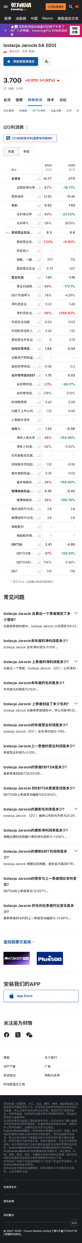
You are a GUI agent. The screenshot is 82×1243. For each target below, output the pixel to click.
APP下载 (9, 1066)
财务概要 (8, 110)
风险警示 (8, 1215)
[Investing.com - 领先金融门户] (21, 7)
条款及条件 (10, 1187)
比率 (69, 110)
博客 (6, 1057)
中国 (34, 18)
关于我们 (51, 1057)
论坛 (62, 100)
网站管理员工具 (14, 1084)
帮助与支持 (52, 1075)
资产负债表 (38, 110)
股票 (7, 18)
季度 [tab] (26, 151)
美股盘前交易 (68, 18)
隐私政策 (8, 1201)
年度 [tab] (11, 151)
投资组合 (9, 1075)
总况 (6, 100)
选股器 (21, 18)
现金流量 (56, 110)
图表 (19, 100)
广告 (48, 1066)
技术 (50, 100)
